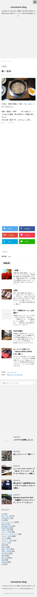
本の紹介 (5, 553)
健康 (3, 545)
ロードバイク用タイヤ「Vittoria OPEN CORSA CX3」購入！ (22, 351)
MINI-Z (4, 524)
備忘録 (4, 547)
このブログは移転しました (23, 440)
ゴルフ (4, 538)
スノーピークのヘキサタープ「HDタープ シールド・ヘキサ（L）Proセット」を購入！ (24, 471)
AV (3, 514)
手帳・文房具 (6, 551)
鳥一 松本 (28, 104)
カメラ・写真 (6, 532)
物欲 (3, 556)
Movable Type (7, 526)
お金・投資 (6, 530)
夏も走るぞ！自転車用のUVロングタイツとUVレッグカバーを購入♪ (24, 485)
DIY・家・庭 (6, 516)
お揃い (15, 290)
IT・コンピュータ (8, 522)
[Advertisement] (18, 38)
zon (9, 256)
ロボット (5, 543)
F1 (2, 520)
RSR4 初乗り (18, 331)
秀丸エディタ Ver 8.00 (14, 375)
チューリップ (11, 372)
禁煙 (3, 560)
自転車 (4, 562)
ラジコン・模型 (7, 541)
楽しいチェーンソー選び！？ (24, 454)
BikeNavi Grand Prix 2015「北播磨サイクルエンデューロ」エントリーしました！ (24, 500)
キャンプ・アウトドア (10, 534)
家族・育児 (6, 549)
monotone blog (19, 7)
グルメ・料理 (6, 536)
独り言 (5, 251)
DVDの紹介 (6, 518)
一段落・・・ (18, 270)
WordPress (6, 528)
